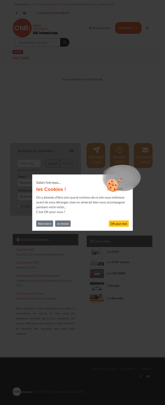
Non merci (44, 223)
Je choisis (63, 223)
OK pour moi (119, 223)
